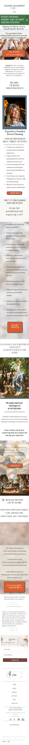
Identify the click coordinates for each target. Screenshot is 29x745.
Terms (8, 741)
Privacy (4, 741)
